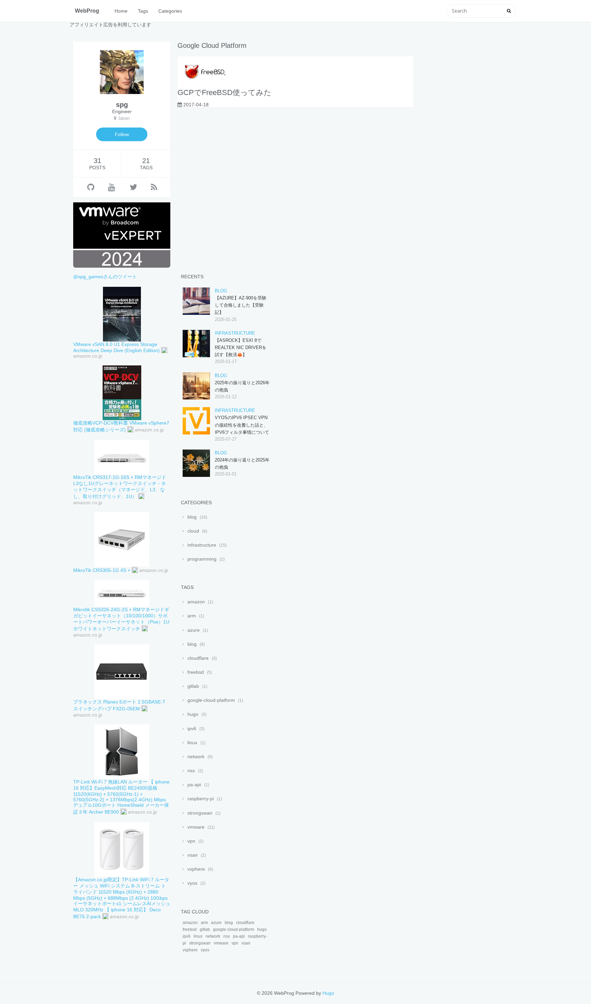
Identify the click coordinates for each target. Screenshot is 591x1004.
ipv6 (192, 728)
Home (121, 11)
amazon (196, 601)
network (196, 756)
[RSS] (154, 187)
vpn (191, 841)
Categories (170, 11)
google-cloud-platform (211, 700)
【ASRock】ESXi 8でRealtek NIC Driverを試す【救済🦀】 (240, 347)
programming (202, 559)
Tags (143, 11)
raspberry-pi (200, 798)
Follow (122, 134)
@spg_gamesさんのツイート (105, 276)
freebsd (195, 672)
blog (221, 290)
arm (191, 615)
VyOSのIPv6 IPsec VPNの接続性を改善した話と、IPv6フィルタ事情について (242, 424)
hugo (193, 714)
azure (193, 630)
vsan (192, 855)
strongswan (200, 813)
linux (192, 742)
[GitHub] (90, 187)
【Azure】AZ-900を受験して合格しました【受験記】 (240, 305)
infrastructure (235, 333)
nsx (191, 770)
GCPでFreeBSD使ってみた (225, 92)
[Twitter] (133, 187)
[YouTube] (111, 187)
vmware (196, 827)
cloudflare (198, 658)
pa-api (194, 784)
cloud (193, 531)
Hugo (328, 993)
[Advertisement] (467, 144)
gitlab (193, 686)
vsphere (196, 869)
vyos (192, 883)
